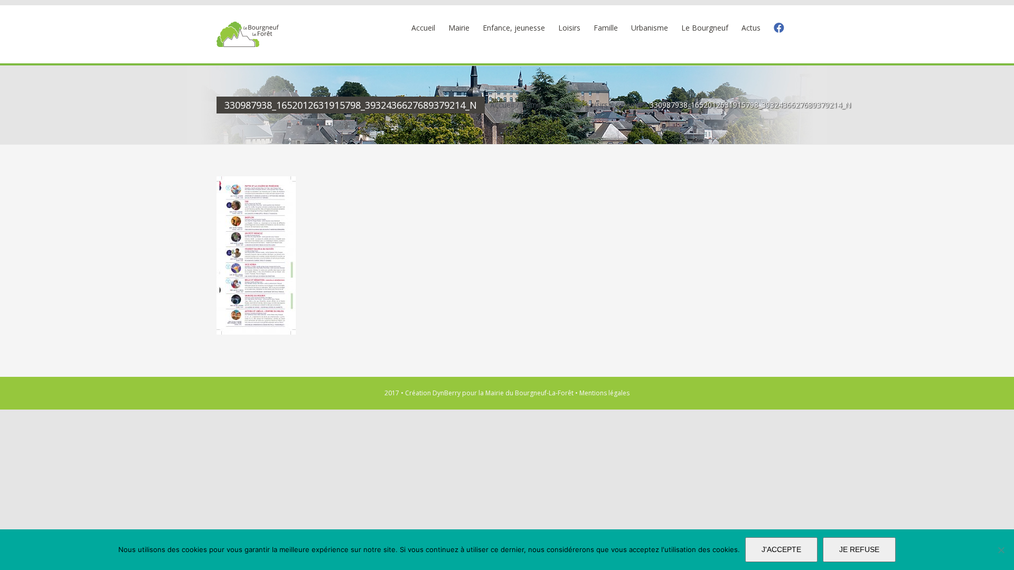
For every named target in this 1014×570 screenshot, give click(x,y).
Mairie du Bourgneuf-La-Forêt (529, 392)
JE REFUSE (859, 549)
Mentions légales (604, 392)
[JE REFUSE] (1001, 550)
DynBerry (447, 392)
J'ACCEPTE (781, 549)
